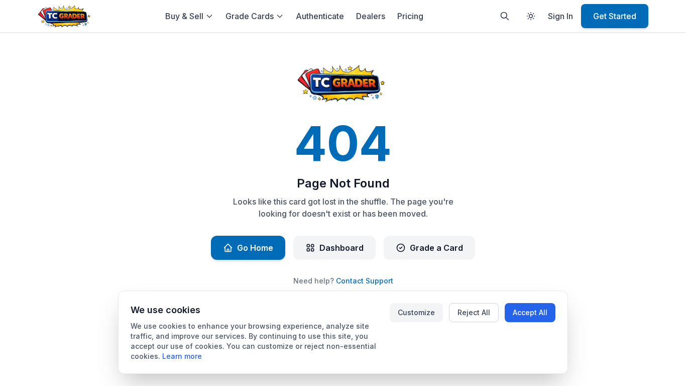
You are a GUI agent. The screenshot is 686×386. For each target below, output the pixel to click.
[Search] (505, 16)
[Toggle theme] (531, 16)
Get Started (614, 16)
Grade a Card (436, 248)
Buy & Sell (184, 16)
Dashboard (341, 248)
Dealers (370, 16)
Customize (416, 312)
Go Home (255, 248)
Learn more (182, 356)
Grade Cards (249, 16)
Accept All (530, 312)
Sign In (560, 16)
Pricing (410, 16)
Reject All (474, 312)
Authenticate (320, 16)
